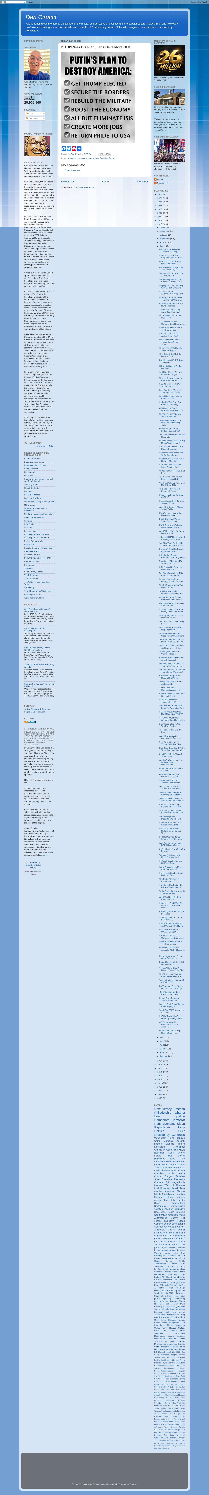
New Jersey (163, 1109)
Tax (174, 1277)
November (165, 231)
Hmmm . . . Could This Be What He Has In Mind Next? (170, 905)
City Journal (29, 472)
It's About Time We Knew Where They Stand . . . (170, 823)
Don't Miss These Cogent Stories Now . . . (170, 755)
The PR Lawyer (31, 575)
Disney (182, 1320)
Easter (157, 1258)
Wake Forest (180, 1424)
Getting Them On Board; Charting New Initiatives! (171, 793)
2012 (160, 1080)
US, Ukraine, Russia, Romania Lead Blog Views (172, 556)
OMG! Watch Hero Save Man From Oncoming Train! (170, 422)
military (181, 1170)
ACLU (156, 1414)
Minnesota (180, 1325)
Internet (173, 1164)
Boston (157, 1323)
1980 (178, 1352)
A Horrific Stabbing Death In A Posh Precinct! (171, 658)
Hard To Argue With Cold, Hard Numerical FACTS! (171, 713)
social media (177, 1173)
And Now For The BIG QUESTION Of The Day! (171, 409)
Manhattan (179, 1179)
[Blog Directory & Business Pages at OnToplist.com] (39, 712)
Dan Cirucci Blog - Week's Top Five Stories (170, 725)
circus (162, 1374)
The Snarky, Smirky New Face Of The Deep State (171, 811)
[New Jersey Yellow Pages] (30, 722)
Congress (178, 1134)
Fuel (156, 1232)
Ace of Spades (170, 1427)
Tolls (177, 1357)
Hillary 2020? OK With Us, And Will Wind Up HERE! (171, 924)
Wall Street (167, 1277)
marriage (181, 1288)
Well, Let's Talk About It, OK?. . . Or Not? (170, 931)
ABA (174, 1403)
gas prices (160, 1241)
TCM (183, 1430)
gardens (181, 1309)
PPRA (157, 1331)
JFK (162, 1285)
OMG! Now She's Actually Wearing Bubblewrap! (170, 526)
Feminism (158, 1406)
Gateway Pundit (31, 485)
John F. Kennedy (169, 1290)
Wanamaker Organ (176, 1408)
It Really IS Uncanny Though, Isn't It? (168, 701)
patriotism (169, 1221)
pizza (182, 1317)
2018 (160, 224)
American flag (169, 1250)
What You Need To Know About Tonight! (170, 898)
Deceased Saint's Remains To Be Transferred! (171, 454)
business (81, 158)
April (162, 1045)
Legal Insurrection (32, 495)
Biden (181, 1123)
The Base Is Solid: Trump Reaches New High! (170, 478)
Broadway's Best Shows (35, 465)
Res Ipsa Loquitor (32, 555)
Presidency (162, 1134)
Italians (163, 1232)
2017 (160, 1061)
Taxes (169, 1155)
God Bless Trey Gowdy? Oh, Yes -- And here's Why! (172, 749)
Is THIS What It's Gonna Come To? (170, 317)
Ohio (156, 1320)
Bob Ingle (158, 1422)
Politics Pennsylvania (33, 541)
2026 (160, 194)
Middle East (160, 1194)
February (164, 1052)
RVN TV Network (31, 562)
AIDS (171, 1432)
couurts (182, 1443)
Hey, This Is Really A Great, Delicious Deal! (171, 874)
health (157, 1164)
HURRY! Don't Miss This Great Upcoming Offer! (170, 1017)
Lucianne (181, 1368)
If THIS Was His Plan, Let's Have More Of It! (171, 568)
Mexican (158, 1344)
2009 (160, 1091)
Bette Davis (180, 1440)
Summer (158, 1226)
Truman (157, 1357)
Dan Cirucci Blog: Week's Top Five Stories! (170, 329)
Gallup (157, 1328)
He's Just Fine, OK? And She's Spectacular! (170, 466)
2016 (160, 1065)
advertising (180, 1299)
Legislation (159, 1161)
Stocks (157, 1293)
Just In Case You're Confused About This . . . (171, 689)
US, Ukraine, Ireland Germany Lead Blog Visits (172, 323)
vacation (158, 1209)
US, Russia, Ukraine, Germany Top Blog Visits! (171, 936)
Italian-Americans (169, 1215)
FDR (183, 1323)
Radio (182, 1241)
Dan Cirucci (41, 17)
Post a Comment (72, 170)
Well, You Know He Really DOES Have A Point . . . (170, 844)
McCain (181, 1290)
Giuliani (181, 1328)
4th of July (173, 1266)
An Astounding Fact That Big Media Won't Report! (172, 442)
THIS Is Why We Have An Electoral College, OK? (170, 280)
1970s (157, 1315)
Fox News (28, 475)
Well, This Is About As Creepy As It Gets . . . (169, 737)
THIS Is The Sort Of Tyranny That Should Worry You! (172, 671)
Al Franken (171, 1440)
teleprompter (159, 1432)
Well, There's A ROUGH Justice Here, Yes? (169, 335)
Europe (181, 1223)
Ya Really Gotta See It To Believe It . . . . (170, 918)
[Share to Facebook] (107, 154)
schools (181, 1182)
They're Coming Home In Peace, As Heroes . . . (170, 379)
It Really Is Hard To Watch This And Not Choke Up (170, 299)
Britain (171, 1232)
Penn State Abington (169, 1382)
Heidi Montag (159, 1446)
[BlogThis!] (101, 154)
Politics (159, 1131)
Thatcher (173, 1349)
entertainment (170, 1374)
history (157, 1155)
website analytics (37, 871)
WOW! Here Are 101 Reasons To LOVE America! (168, 1024)
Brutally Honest (31, 469)
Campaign (172, 1366)
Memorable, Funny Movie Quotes (39, 502)
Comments (33, 118)
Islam (174, 1223)
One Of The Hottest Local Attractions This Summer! (171, 799)
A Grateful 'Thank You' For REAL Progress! (171, 305)
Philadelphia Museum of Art (36, 538)
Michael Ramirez (165, 1360)
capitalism (180, 1209)
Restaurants (160, 1206)
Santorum (180, 1347)
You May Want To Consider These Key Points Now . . (171, 544)
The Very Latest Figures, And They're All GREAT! (171, 975)
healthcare (173, 1167)
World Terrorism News (34, 598)
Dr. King (181, 1315)
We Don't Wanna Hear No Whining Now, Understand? (170, 762)
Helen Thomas (179, 1432)
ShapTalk (28, 568)
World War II (178, 1258)
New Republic (168, 1357)
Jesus (157, 1244)
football (181, 1229)
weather (158, 1191)
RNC (178, 1376)
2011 (159, 1083)
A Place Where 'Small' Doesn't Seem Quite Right (172, 969)
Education (159, 1152)
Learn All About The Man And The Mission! (170, 868)
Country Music (170, 1272)
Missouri (181, 1395)
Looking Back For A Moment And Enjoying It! (171, 1005)
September (165, 239)
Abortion (168, 1209)
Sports (181, 1164)
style (167, 1285)
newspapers (175, 1269)
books (157, 1238)
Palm (171, 1398)
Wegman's (158, 1411)
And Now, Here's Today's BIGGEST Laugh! (170, 373)
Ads (163, 1274)
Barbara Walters (160, 1392)
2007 (160, 1098)
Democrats (161, 1120)
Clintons (180, 1191)
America (72, 158)
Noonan (181, 1312)
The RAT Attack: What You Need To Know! (171, 586)
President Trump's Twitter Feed (38, 548)
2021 (160, 213)
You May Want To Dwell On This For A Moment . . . (171, 665)
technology (180, 1333)
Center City (178, 1264)
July (162, 246)
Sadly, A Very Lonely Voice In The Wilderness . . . (172, 892)
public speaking (162, 1299)
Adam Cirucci (179, 1419)
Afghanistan (179, 1282)
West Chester (177, 1341)
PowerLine (29, 545)
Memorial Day (170, 1280)
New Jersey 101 (161, 1398)
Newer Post (68, 181)
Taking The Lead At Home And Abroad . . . (171, 683)
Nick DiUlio (29, 524)
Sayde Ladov (160, 1408)
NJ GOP (28, 528)
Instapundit (29, 491)
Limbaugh (158, 1312)
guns (156, 1247)
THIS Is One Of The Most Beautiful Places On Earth (171, 707)
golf (178, 1374)
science (157, 1290)
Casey (182, 1360)
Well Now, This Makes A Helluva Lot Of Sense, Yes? (170, 831)
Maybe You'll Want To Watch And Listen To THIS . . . (172, 646)
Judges (181, 1197)
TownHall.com (160, 1341)
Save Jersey (29, 565)
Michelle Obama (169, 1309)
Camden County (162, 1223)
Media (165, 1164)
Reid (167, 1312)
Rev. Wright (180, 1406)
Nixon (164, 1323)
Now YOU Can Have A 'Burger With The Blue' (170, 743)
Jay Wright (159, 1376)
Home (105, 181)
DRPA (178, 1363)
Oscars (181, 1272)
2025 (160, 198)
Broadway (165, 1188)
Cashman (181, 1403)
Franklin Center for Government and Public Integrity (38, 480)
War (166, 1185)
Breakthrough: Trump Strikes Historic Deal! (169, 430)
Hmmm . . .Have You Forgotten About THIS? (170, 256)
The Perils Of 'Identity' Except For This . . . (169, 880)
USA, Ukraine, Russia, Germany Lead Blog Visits (172, 719)
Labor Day (172, 1304)
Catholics (168, 1141)
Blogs (157, 1203)
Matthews (171, 1363)
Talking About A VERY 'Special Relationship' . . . (171, 781)
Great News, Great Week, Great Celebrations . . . (170, 957)
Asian (182, 1374)
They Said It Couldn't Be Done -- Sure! (170, 355)
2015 (160, 1068)
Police (171, 1212)
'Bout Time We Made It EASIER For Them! (169, 993)
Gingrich (158, 1317)
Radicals (157, 1435)
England (180, 1232)
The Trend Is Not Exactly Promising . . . (170, 731)
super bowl (179, 1296)
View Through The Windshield (37, 591)
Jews (182, 1188)
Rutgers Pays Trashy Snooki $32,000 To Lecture (37, 649)
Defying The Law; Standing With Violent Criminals (171, 287)
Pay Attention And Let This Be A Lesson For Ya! (171, 574)
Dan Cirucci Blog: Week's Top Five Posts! (170, 562)
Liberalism (159, 1146)
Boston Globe (179, 1422)
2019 (160, 220)
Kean (156, 1285)
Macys (170, 1325)
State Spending (163, 1179)
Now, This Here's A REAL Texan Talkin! (170, 385)
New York (177, 1158)
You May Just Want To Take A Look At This (171, 274)
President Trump (107, 158)
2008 (160, 1094)
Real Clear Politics (32, 551)
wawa (156, 1395)
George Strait (166, 1414)
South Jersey (176, 1152)
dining (170, 1194)
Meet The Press (160, 1424)
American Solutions (33, 458)
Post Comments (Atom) (84, 187)
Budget (168, 1176)
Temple (174, 1355)
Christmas (159, 1182)
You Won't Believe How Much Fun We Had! (169, 856)
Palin (182, 1306)
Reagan (181, 1221)
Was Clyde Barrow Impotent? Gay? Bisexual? (37, 610)
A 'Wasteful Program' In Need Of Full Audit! (169, 677)
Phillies (172, 1293)
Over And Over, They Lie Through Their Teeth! (170, 391)
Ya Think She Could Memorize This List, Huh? (171, 592)
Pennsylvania (169, 1170)
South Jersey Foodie (33, 572)
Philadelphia (162, 1112)
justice (180, 1116)
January (163, 1056)
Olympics (174, 1317)
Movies (181, 1155)
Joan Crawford (160, 1441)
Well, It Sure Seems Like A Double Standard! (171, 448)
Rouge (177, 1430)
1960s (182, 1261)
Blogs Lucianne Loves (34, 462)
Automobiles (160, 1218)
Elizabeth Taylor (160, 1363)
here (51, 836)
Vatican (172, 1226)
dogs (170, 1288)
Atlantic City (178, 1244)
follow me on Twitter (46, 446)
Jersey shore (161, 1200)
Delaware (180, 1293)
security (181, 1141)
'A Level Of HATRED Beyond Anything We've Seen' (172, 538)
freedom (158, 1185)
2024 (160, 202)
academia (169, 1191)
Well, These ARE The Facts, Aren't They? (171, 604)
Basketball (166, 1258)
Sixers (167, 1416)
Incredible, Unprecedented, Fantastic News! (171, 397)
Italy (173, 1200)
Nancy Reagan (169, 1328)
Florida (157, 1250)
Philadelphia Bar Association (36, 534)
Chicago (174, 1301)
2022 (160, 209)
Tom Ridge (169, 1435)
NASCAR (158, 1416)
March (163, 1049)
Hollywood (159, 1158)
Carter (166, 1317)
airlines (168, 1296)
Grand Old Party (31, 488)
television (166, 1244)
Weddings (165, 1384)
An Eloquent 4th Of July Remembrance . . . (169, 1031)
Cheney (181, 1349)
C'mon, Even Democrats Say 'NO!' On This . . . (170, 999)
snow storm (168, 1282)
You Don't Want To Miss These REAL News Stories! (169, 342)
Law (157, 1116)
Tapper (171, 1424)
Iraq (156, 1325)
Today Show (180, 1392)
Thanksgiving (160, 1264)
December (165, 227)
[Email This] (99, 154)
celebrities (174, 1379)
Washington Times (32, 594)
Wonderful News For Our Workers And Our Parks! (171, 598)
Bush (165, 1235)
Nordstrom (165, 1355)
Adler (163, 1315)
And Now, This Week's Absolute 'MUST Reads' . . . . (172, 950)
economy (90, 158)
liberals (158, 1143)
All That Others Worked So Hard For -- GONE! (171, 775)
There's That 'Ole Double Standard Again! (170, 349)
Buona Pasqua (159, 1443)
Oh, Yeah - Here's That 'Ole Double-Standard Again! (171, 640)
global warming (179, 1411)
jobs (97, 158)
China (157, 1261)
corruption (180, 1194)
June (162, 1038)
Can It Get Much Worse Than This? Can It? (169, 520)
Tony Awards (169, 1331)
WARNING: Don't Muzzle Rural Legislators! (170, 262)
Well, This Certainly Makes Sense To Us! (171, 508)
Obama (180, 1112)
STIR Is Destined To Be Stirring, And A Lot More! (171, 838)
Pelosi (172, 1248)
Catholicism (172, 1149)
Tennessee (165, 1379)
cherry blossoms (170, 1344)
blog (174, 1182)
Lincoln (164, 1293)
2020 (160, 217)
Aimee (160, 179)
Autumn (165, 1301)
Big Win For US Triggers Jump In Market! (170, 415)
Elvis (162, 1390)
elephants (169, 1419)
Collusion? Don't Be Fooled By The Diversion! (171, 550)
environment (168, 1238)
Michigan (175, 1360)
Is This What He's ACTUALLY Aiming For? (171, 292)
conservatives (178, 1203)
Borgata (182, 1427)
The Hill (171, 1392)
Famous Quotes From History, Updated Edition (171, 580)
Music (182, 1149)
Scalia (182, 1339)
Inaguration (169, 1400)
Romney (180, 1185)
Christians (159, 1173)
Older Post (141, 181)
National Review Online (34, 517)
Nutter (156, 1371)
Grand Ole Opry (172, 1443)
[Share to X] (104, 154)
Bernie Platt (163, 1395)
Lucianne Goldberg (32, 498)
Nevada (172, 1339)
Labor (182, 1266)
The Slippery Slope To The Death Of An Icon (171, 616)
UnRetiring (29, 588)
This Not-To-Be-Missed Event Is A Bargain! (169, 490)
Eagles (177, 1306)
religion (181, 1138)
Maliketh (113, 1484)
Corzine (157, 1253)
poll (172, 1185)
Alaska (177, 1398)
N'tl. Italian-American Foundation (39, 514)
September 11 (160, 1266)
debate (166, 1269)
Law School (168, 1406)
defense (170, 1197)
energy (157, 1221)
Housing (157, 1366)
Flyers (173, 1312)
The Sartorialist (31, 579)
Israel (175, 1188)
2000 (166, 1432)
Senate (163, 1167)
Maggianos (173, 1395)
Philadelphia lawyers (163, 1306)
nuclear (157, 1301)
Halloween (171, 1315)
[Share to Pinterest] (109, 154)
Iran (183, 1253)
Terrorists (180, 1176)
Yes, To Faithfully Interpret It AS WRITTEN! (171, 981)
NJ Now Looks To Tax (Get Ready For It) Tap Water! (171, 610)
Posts (30, 114)
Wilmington (158, 1438)
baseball (181, 1250)
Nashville (171, 1352)
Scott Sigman (164, 1448)
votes (182, 1215)
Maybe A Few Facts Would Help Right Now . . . (171, 628)
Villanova (158, 1272)
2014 (160, 1072)
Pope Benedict (168, 1320)
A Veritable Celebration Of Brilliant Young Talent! (170, 886)
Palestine (170, 1390)
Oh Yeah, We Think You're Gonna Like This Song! (171, 987)
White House (173, 1161)
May (162, 1041)
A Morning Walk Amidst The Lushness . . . (171, 912)
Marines (182, 1355)
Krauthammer (169, 1368)
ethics (182, 1331)
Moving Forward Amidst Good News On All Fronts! (172, 634)
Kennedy (169, 1261)
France (167, 1253)
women (158, 1235)
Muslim (171, 1229)
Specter (157, 1309)
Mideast (158, 1197)
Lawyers (172, 1241)
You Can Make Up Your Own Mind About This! (172, 484)
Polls (168, 1182)
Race (157, 1212)
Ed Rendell (159, 1352)
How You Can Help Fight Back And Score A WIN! (170, 805)
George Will (179, 1414)
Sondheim (158, 1333)
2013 (160, 1076)
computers (174, 1323)
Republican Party (169, 1127)
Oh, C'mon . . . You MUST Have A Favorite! (170, 514)
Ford (183, 1363)
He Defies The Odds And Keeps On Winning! (170, 403)
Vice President (177, 1235)
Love (162, 1325)
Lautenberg (169, 1376)
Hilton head (172, 1274)
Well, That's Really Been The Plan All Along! (170, 250)
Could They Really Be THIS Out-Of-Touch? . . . (171, 963)
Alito (166, 1438)
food (156, 1188)
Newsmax (28, 521)
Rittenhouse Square (164, 1336)
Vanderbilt (181, 1435)
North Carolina (161, 1349)
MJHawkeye (29, 505)
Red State (180, 1390)
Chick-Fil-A (165, 1387)
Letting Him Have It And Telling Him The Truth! (170, 787)
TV (164, 1149)
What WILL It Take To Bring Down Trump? (171, 532)
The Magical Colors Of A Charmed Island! (170, 653)
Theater (181, 1200)
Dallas (178, 1366)
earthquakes (167, 1411)
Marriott (170, 1430)
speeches (174, 1384)
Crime (157, 1141)
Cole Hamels (175, 1387)
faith (172, 1138)
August (163, 242)
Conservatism (178, 1206)
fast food (158, 1269)
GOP (181, 1131)
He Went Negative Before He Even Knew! (170, 862)
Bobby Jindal (168, 1422)
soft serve (158, 1427)
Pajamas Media (31, 531)
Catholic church (175, 1143)
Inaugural (158, 1296)
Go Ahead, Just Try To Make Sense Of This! (172, 502)
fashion (157, 1274)
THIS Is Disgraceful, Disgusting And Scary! (170, 818)
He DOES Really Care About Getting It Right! (172, 695)
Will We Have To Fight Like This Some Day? (171, 268)
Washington (160, 1138)
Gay (183, 1269)
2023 (160, 206)
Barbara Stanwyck (177, 1438)
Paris (182, 1304)
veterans (181, 1248)
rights (164, 1247)
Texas (176, 1253)
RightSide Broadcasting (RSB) (37, 558)
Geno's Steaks (160, 1430)
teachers (180, 1238)
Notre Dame (169, 1347)
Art (165, 1226)
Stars (157, 1167)
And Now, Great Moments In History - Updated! (172, 460)
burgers (164, 1366)
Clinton (158, 1176)
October (163, 235)
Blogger (133, 1484)
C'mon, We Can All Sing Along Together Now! (169, 311)
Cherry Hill (178, 1218)
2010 (160, 1087)
